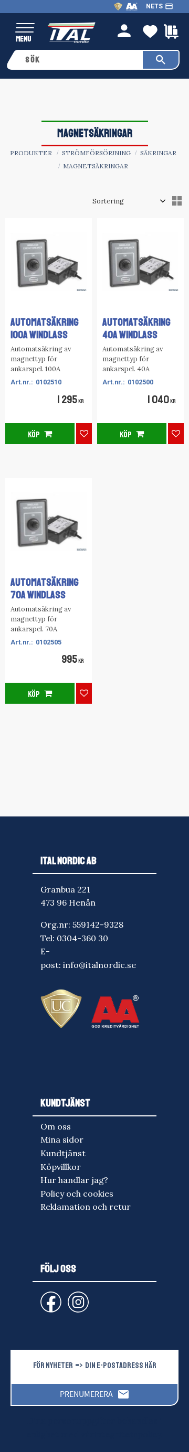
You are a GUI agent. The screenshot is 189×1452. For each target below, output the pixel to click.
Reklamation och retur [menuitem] (85, 1206)
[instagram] (49, 1297)
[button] (25, 28)
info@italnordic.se (99, 965)
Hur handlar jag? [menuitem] (74, 1180)
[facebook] (42, 1297)
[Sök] (161, 60)
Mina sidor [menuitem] (61, 1139)
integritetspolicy (127, 1434)
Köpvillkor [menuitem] (60, 1166)
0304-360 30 (82, 938)
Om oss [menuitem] (55, 1126)
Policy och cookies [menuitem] (76, 1193)
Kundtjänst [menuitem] (63, 1153)
